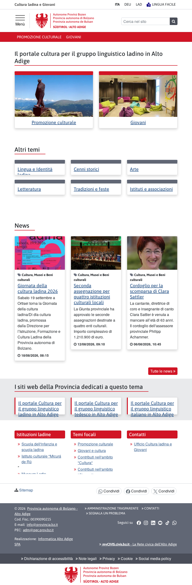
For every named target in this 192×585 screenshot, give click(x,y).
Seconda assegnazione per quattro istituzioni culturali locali (92, 294)
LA (139, 4)
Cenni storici (86, 169)
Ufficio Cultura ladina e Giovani (153, 446)
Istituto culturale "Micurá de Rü (41, 458)
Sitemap (26, 490)
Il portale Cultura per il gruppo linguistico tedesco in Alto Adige (96, 408)
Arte (134, 169)
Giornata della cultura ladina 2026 (38, 288)
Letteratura (29, 189)
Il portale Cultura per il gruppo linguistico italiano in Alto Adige (152, 408)
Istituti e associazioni (151, 189)
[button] (139, 522)
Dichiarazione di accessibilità (48, 558)
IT (117, 4)
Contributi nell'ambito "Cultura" (95, 459)
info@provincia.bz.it (42, 525)
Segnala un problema (106, 513)
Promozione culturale (39, 37)
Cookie (126, 558)
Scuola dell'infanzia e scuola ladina (39, 446)
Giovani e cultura (92, 450)
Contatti (151, 508)
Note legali (87, 558)
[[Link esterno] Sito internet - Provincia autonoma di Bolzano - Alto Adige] (64, 20)
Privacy (108, 558)
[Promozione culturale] (54, 95)
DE (127, 4)
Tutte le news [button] (161, 371)
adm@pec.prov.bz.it (38, 530)
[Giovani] (138, 95)
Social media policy (154, 558)
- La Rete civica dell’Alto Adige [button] (139, 544)
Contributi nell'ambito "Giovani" (95, 472)
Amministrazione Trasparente (113, 508)
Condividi (111, 491)
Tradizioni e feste (91, 189)
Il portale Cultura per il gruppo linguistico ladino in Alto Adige (40, 408)
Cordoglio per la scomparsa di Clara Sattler (149, 291)
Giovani (73, 37)
